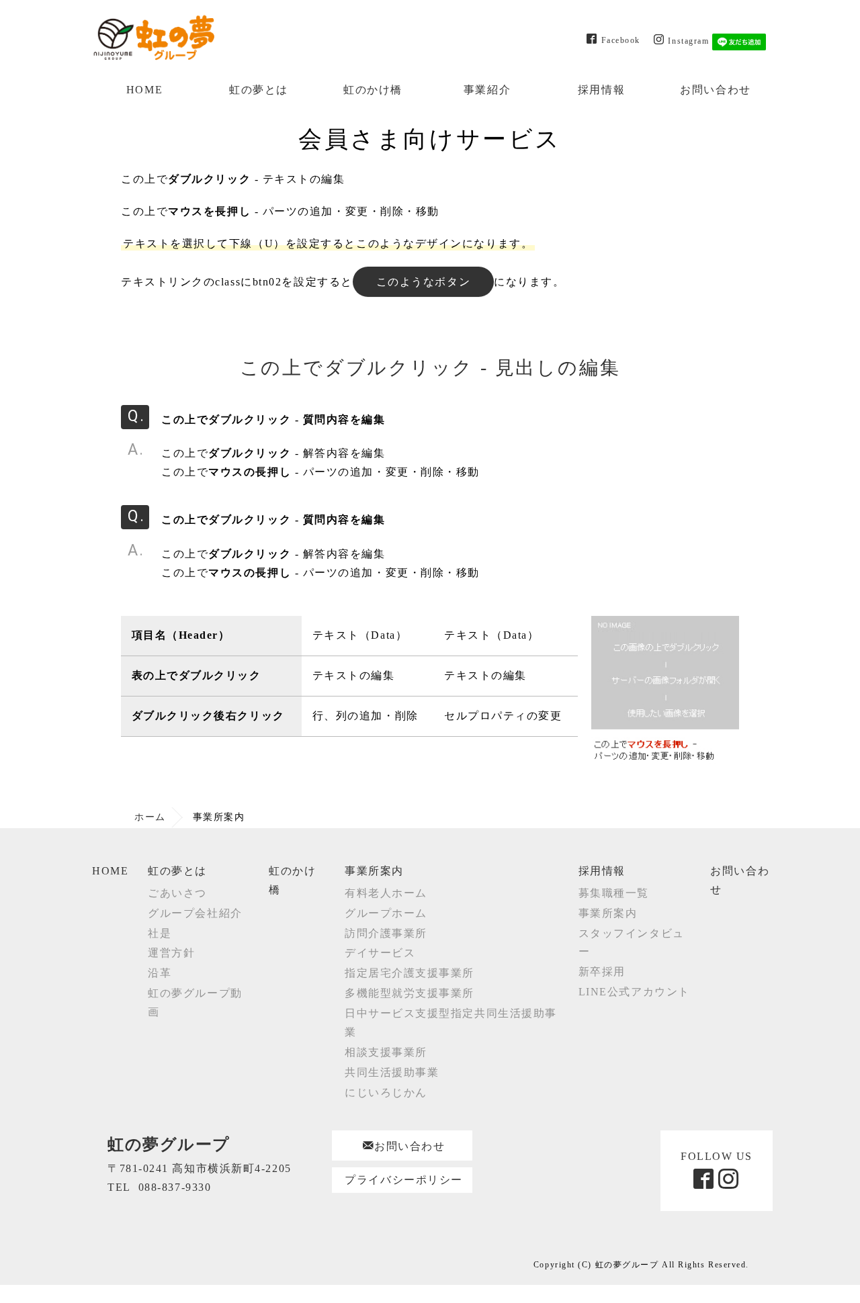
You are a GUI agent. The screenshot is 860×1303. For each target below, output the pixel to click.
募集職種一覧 (613, 893)
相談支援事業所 (386, 1052)
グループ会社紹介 (195, 913)
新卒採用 (602, 971)
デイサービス (380, 952)
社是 (159, 933)
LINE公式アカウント (634, 991)
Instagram (688, 40)
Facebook (620, 40)
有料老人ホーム (386, 893)
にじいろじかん (386, 1092)
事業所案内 (374, 871)
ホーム (150, 817)
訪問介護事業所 (386, 933)
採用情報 (601, 89)
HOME (144, 89)
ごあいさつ (177, 893)
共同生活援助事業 (392, 1072)
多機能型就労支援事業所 (409, 993)
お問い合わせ (715, 89)
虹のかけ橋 (372, 89)
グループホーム (386, 913)
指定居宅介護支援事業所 (409, 973)
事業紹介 (487, 89)
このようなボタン (423, 281)
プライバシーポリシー (404, 1179)
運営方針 (171, 952)
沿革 (159, 973)
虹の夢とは (258, 89)
